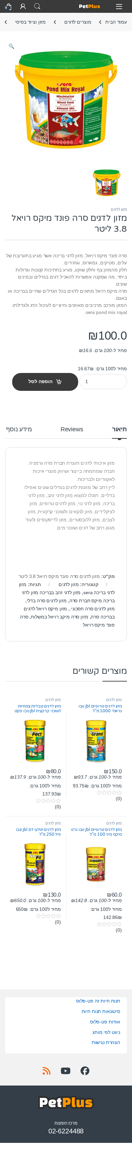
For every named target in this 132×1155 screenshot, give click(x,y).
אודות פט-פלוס (105, 1021)
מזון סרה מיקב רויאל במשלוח (59, 616)
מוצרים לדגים (77, 22)
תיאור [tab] (119, 429)
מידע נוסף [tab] (19, 429)
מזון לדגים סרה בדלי (47, 600)
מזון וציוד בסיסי (30, 22)
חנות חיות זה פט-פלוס (98, 1001)
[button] (11, 46)
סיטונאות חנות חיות (101, 1011)
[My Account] (23, 6)
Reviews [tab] (72, 429)
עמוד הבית (116, 22)
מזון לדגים (119, 209)
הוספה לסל (40, 381)
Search (37, 6)
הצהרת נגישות (106, 1042)
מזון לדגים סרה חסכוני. (92, 608)
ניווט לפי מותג (106, 1032)
